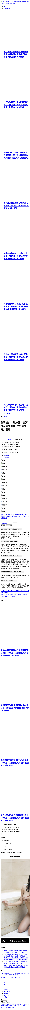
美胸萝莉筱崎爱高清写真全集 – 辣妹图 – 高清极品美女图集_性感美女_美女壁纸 (15, 708)
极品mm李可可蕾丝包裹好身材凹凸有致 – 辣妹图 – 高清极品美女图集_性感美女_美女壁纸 (14, 653)
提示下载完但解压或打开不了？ (8, 541)
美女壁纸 (26, 516)
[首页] (4, 982)
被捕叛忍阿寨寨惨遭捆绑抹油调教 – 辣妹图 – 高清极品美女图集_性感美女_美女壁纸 (16, 54)
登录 (6, 416)
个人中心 (7, 995)
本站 (6, 989)
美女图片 (21, 516)
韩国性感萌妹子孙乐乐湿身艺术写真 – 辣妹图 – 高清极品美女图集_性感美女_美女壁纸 (16, 306)
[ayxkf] (4, 439)
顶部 (6, 997)
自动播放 (7, 413)
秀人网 (15, 516)
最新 (9, 439)
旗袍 (25, 514)
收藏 (3, 525)
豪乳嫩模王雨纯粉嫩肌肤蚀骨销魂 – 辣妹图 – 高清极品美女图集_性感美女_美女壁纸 (15, 762)
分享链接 (9, 525)
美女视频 (7, 991)
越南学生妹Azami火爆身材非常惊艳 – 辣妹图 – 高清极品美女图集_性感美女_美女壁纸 (16, 256)
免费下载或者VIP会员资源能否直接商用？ (10, 529)
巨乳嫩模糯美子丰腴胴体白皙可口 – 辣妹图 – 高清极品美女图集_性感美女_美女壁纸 (16, 104)
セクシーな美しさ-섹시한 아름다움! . (10, 977)
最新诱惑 (7, 8)
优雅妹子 (3, 514)
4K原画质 (3, 1004)
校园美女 (22, 973)
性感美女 (16, 514)
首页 (6, 6)
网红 (18, 516)
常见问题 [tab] (7, 457)
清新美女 (5, 516)
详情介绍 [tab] (7, 455)
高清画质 (13, 1007)
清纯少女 (10, 516)
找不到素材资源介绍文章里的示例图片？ (10, 555)
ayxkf (4, 523)
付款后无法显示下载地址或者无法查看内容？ (11, 572)
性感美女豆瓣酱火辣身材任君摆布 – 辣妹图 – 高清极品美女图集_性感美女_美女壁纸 (16, 357)
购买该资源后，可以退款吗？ (7, 580)
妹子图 (12, 514)
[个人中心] (4, 984)
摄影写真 (21, 514)
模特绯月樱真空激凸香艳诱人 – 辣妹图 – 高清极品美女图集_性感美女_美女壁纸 (16, 205)
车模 (2, 518)
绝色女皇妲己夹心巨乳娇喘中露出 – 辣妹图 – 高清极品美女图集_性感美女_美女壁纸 (15, 818)
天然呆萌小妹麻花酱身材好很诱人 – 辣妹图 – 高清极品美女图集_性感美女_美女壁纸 (16, 407)
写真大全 (8, 514)
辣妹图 (5, 518)
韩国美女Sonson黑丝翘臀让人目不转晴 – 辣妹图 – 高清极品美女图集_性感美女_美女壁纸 (16, 155)
